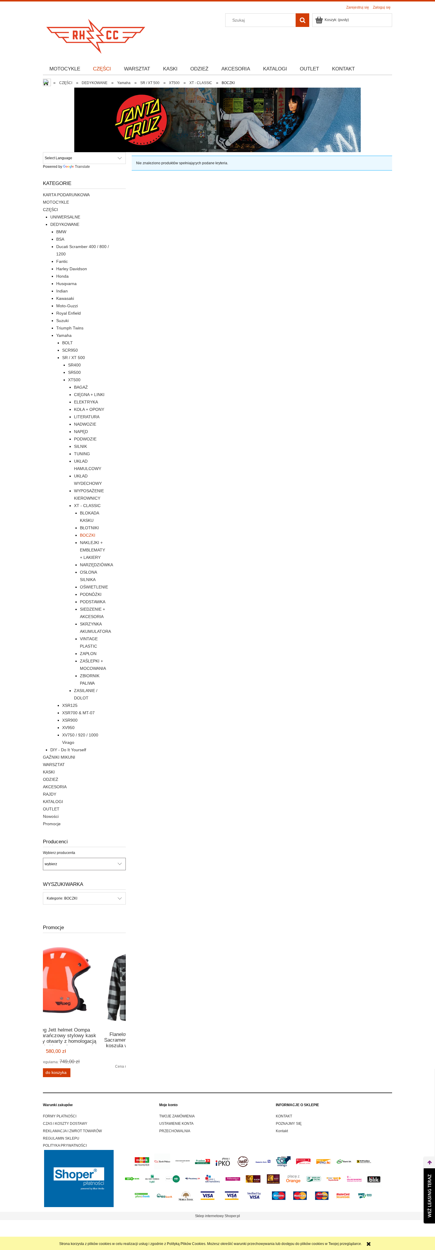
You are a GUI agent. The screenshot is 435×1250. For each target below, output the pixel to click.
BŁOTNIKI (89, 527)
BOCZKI (87, 535)
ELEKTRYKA (86, 402)
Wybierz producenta (59, 853)
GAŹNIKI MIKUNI (59, 757)
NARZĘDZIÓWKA (96, 564)
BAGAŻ (81, 387)
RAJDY (49, 794)
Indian (62, 291)
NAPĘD (81, 431)
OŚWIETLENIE (94, 587)
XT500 (74, 379)
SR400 (74, 365)
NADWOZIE (85, 424)
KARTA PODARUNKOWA (66, 194)
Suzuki (62, 320)
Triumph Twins (69, 328)
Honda (62, 276)
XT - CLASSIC (87, 505)
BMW (61, 231)
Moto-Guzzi (67, 305)
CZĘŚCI (50, 209)
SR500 (74, 372)
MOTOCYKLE (56, 202)
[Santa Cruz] (217, 120)
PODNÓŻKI (91, 594)
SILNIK (80, 446)
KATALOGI (53, 801)
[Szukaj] (302, 20)
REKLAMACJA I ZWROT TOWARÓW (72, 1131)
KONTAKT (284, 1116)
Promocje (52, 823)
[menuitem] (65, 69)
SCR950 (70, 350)
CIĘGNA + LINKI (89, 394)
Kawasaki (65, 298)
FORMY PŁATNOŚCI (59, 1116)
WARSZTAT (54, 764)
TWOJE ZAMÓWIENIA (177, 1116)
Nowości (51, 816)
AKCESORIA (55, 786)
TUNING (82, 453)
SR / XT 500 (73, 357)
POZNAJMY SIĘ (289, 1124)
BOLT (67, 342)
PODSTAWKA (92, 601)
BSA (60, 239)
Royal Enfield (68, 313)
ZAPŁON (88, 653)
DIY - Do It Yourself (68, 749)
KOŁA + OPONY (89, 409)
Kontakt (282, 1131)
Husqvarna (66, 283)
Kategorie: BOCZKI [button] (62, 898)
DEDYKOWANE (64, 224)
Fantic (62, 261)
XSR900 (70, 720)
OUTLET (51, 809)
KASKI (49, 772)
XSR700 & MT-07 (78, 712)
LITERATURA (86, 416)
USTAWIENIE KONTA (176, 1124)
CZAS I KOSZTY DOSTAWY (65, 1124)
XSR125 (70, 705)
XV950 (68, 727)
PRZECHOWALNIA (174, 1131)
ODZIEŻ (50, 779)
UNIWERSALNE (65, 217)
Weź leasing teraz (429, 1195)
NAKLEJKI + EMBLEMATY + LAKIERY (92, 550)
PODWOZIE (85, 439)
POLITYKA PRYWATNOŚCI (65, 1145)
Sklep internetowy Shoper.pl (217, 1216)
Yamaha (64, 335)
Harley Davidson (71, 268)
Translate (82, 167)
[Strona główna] (96, 34)
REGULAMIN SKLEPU (61, 1138)
